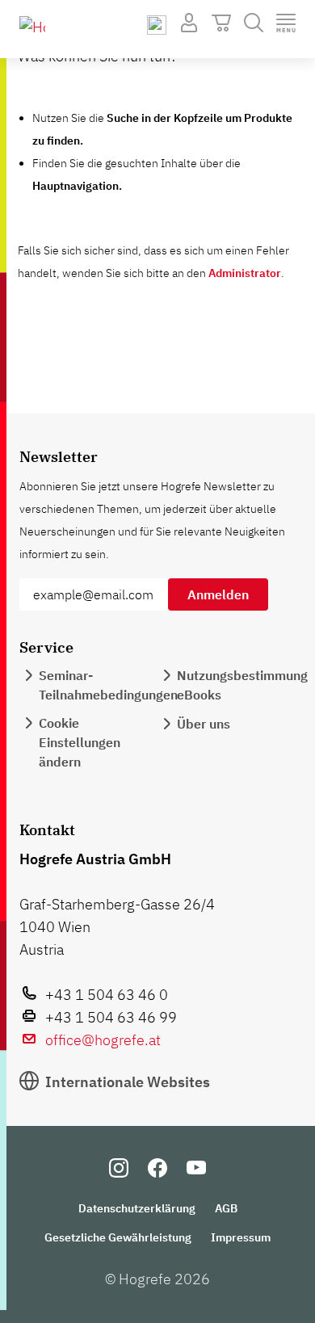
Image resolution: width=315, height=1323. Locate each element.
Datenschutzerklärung (136, 1208)
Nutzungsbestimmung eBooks (242, 685)
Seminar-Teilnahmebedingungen (108, 685)
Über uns (203, 724)
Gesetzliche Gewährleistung (117, 1237)
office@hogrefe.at (103, 1040)
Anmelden (218, 594)
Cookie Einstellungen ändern (79, 742)
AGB (226, 1208)
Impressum (241, 1237)
